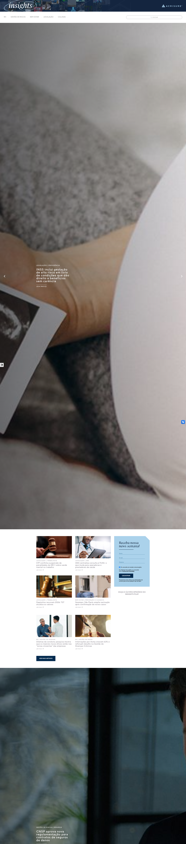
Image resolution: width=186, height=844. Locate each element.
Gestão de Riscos (44, 827)
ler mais (39, 570)
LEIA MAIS (40, 286)
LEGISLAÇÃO (48, 17)
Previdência (54, 265)
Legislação (41, 265)
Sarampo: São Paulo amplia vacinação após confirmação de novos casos (92, 603)
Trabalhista (52, 560)
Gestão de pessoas (47, 639)
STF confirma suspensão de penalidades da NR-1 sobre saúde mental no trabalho (51, 565)
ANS (87, 560)
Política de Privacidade (128, 571)
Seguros (58, 827)
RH (5, 17)
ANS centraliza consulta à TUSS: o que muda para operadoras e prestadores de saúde (91, 565)
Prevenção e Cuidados (94, 600)
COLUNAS (62, 17)
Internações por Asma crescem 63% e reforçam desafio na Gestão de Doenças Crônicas (92, 644)
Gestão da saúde (86, 639)
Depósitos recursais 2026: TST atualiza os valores (50, 603)
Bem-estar (79, 600)
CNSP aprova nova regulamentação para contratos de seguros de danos (52, 836)
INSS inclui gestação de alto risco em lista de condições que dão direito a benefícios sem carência (52, 275)
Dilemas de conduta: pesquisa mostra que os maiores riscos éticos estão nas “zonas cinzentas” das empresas (54, 644)
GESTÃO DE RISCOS (18, 17)
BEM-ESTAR (34, 17)
